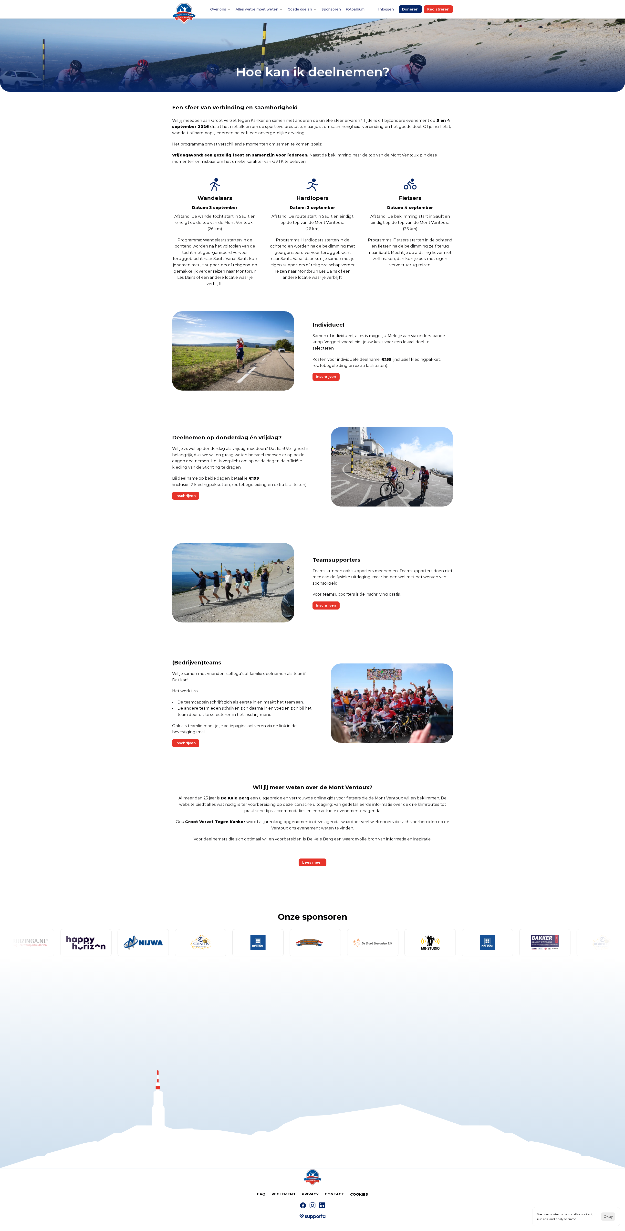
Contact (334, 1194)
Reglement (283, 1194)
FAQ (261, 1194)
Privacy (310, 1194)
